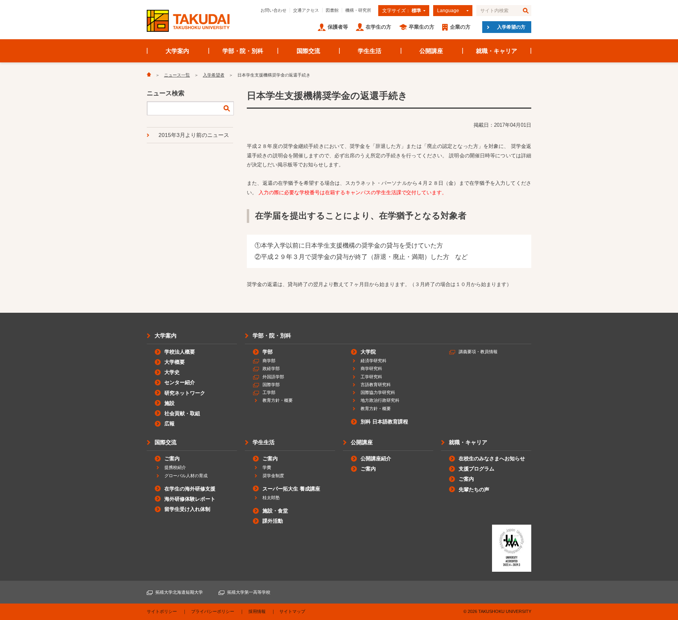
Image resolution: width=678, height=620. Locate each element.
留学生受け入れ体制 (187, 509)
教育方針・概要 (277, 400)
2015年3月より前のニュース (194, 135)
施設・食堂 (275, 511)
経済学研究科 (373, 360)
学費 (266, 467)
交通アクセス (306, 10)
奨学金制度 (273, 475)
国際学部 (271, 384)
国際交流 (308, 50)
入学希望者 (213, 75)
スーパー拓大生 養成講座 (291, 489)
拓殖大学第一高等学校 (248, 592)
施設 (169, 403)
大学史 (172, 372)
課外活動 (272, 521)
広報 (169, 424)
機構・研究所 (358, 10)
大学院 (368, 352)
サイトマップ (292, 611)
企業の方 (460, 27)
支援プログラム (476, 469)
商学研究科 (371, 368)
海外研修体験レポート (189, 499)
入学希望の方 (511, 27)
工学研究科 (371, 376)
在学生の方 (378, 27)
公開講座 (431, 50)
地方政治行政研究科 (380, 400)
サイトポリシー (162, 611)
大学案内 (177, 50)
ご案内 (172, 458)
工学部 (268, 392)
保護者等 (338, 27)
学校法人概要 (179, 352)
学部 (267, 352)
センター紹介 (179, 382)
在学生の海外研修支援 (189, 489)
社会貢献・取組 (182, 413)
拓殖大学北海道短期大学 (179, 592)
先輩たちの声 (474, 489)
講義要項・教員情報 (478, 351)
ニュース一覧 (177, 75)
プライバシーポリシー (212, 611)
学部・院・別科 (243, 50)
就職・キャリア (496, 50)
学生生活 (369, 50)
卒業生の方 (421, 27)
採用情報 (257, 611)
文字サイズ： (401, 10)
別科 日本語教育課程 (384, 422)
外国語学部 (273, 376)
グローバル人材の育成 (186, 475)
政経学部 (271, 368)
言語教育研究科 (376, 384)
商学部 (268, 360)
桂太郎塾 (271, 497)
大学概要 (174, 362)
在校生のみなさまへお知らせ (492, 458)
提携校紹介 (175, 467)
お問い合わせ (273, 10)
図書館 (332, 10)
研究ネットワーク (184, 393)
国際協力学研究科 (378, 392)
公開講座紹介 (376, 458)
